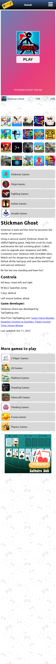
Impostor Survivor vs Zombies (17, 321)
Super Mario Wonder (42, 317)
